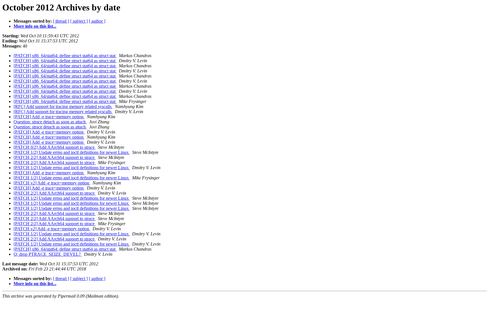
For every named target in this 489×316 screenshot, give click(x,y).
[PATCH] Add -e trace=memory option (49, 116)
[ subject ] (79, 21)
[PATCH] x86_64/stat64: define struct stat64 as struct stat (65, 55)
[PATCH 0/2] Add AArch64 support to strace (55, 147)
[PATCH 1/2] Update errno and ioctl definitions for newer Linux (72, 152)
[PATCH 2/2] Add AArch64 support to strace (55, 157)
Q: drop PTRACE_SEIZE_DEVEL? (48, 254)
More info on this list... (35, 26)
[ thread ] (61, 21)
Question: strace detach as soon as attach (50, 121)
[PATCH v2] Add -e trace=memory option (52, 182)
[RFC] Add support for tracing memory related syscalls (63, 106)
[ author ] (97, 21)
